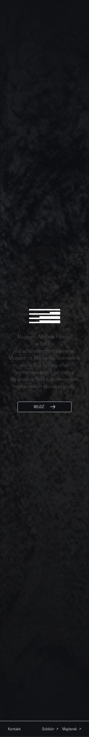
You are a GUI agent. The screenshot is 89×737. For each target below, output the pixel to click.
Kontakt (14, 729)
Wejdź (39, 407)
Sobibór (48, 729)
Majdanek (69, 729)
